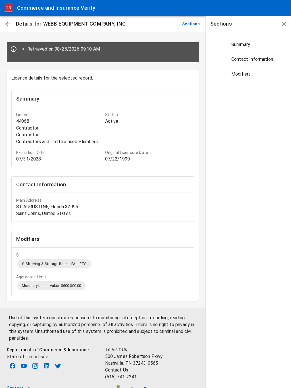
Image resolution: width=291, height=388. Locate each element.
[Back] (8, 24)
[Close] (284, 24)
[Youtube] (24, 366)
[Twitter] (58, 366)
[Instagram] (35, 366)
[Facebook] (12, 366)
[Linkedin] (46, 366)
